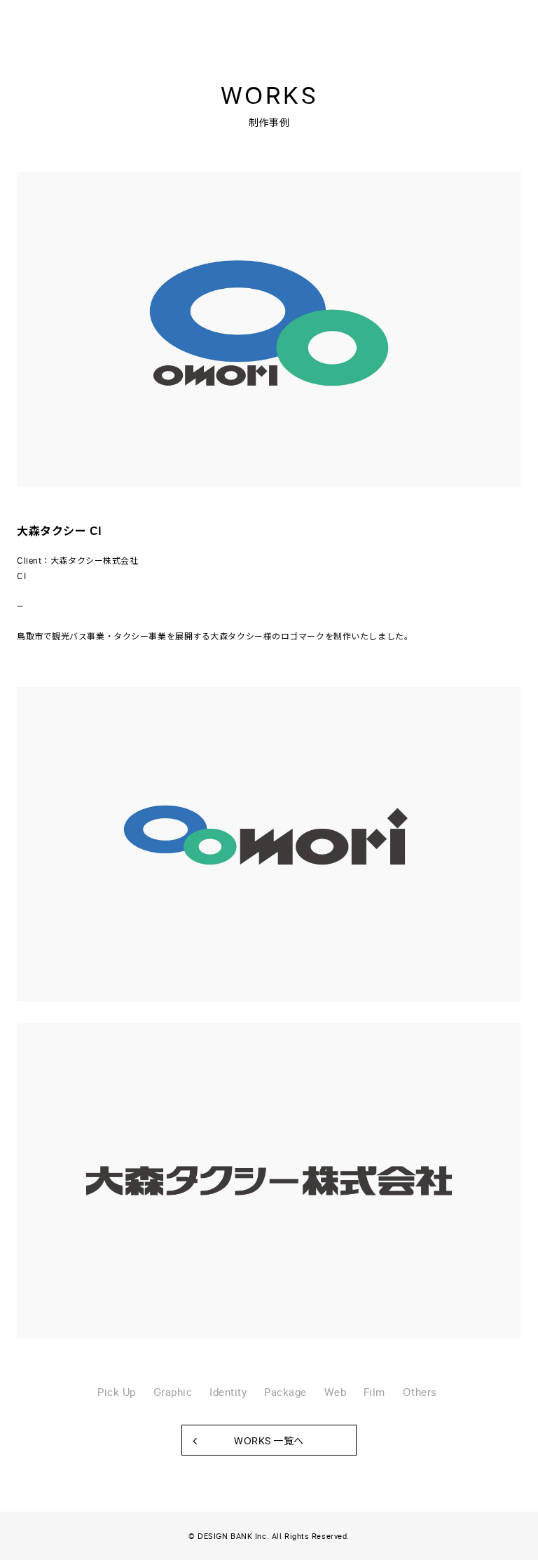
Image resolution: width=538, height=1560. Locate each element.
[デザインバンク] (68, 17)
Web (335, 1392)
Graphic (173, 1392)
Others (420, 1392)
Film (374, 1392)
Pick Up (116, 1392)
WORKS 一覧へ (269, 1440)
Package (285, 1392)
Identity (228, 1392)
